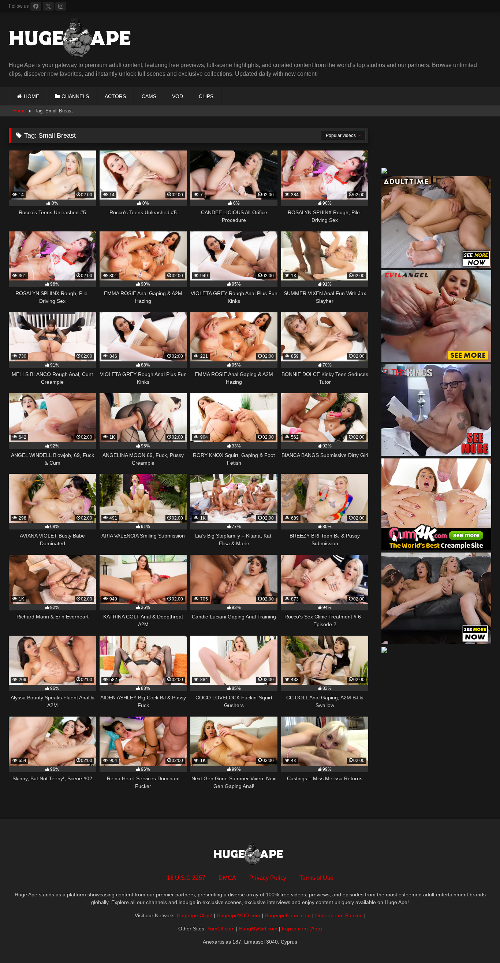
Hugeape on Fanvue (339, 915)
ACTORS (115, 96)
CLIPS (206, 96)
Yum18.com (221, 929)
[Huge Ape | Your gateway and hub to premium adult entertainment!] (73, 39)
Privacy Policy (267, 878)
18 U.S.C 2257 (186, 878)
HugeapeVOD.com (238, 915)
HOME (31, 96)
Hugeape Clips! (194, 915)
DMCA (227, 878)
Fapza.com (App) (302, 929)
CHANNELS (75, 96)
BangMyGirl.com (258, 929)
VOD (177, 96)
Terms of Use (316, 878)
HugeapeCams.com (288, 915)
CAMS (149, 96)
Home (19, 111)
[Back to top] (477, 941)
